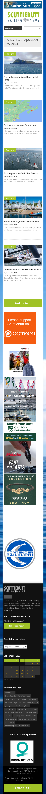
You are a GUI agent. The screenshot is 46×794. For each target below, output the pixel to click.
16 (32, 670)
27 (17, 676)
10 (37, 667)
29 (27, 676)
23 (32, 673)
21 (22, 673)
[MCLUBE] (20, 472)
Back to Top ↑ (23, 303)
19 (11, 673)
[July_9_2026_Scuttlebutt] (20, 440)
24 (37, 673)
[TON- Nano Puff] (20, 376)
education (8, 702)
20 (17, 673)
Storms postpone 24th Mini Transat (21, 173)
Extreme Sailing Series (30, 702)
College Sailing (10, 699)
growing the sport (11, 706)
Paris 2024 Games (23, 709)
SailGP (7, 712)
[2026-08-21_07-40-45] (23, 8)
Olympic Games (10, 709)
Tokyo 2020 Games (30, 712)
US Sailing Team (19, 716)
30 (32, 676)
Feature (10, 53)
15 (27, 670)
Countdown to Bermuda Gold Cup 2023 (22, 269)
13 (17, 670)
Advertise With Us (27, 778)
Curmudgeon (32, 699)
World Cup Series (10, 719)
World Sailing (9, 722)
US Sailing (8, 716)
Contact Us (18, 780)
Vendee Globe (31, 716)
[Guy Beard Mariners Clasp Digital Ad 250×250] (20, 505)
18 (6, 673)
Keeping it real (24, 706)
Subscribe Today (16, 626)
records (34, 709)
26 (11, 676)
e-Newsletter (18, 621)
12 (11, 670)
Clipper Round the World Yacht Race (17, 696)
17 (37, 670)
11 (6, 670)
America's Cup (9, 693)
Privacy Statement (11, 778)
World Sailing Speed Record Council (17, 726)
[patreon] (20, 344)
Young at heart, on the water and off (21, 221)
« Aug (6, 679)
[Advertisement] (20, 521)
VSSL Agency (26, 773)
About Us (8, 780)
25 (6, 676)
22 (27, 673)
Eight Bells (17, 702)
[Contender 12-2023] (20, 569)
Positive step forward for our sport (20, 125)
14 (22, 670)
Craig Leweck (21, 699)
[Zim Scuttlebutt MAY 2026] (20, 408)
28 (22, 676)
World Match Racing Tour (27, 719)
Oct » (11, 679)
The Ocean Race (16, 712)
